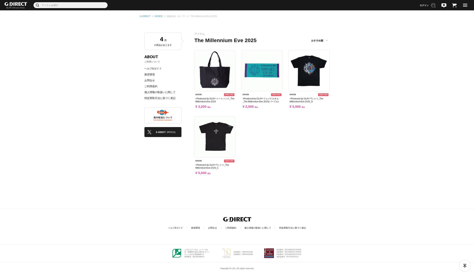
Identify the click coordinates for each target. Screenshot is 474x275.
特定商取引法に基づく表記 (160, 98)
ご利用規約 (150, 86)
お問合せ (149, 80)
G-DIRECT (145, 16)
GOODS (159, 16)
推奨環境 (149, 74)
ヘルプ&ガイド (153, 68)
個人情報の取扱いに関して (160, 92)
